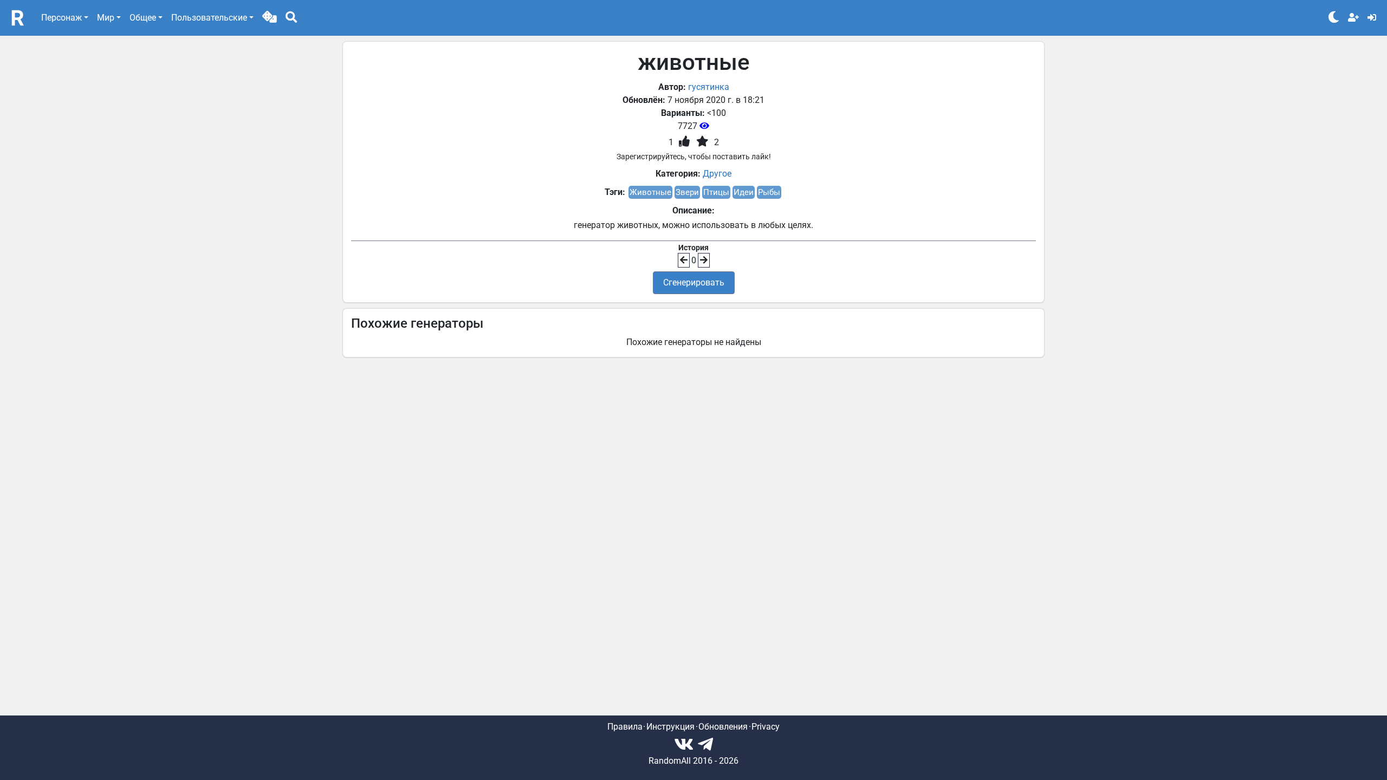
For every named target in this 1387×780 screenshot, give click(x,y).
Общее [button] (142, 17)
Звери (687, 192)
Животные (650, 192)
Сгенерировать (693, 282)
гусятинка (708, 87)
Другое (717, 173)
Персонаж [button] (61, 17)
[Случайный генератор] (269, 18)
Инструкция (670, 727)
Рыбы (769, 192)
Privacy (765, 727)
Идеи (744, 192)
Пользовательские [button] (209, 17)
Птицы (716, 192)
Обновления (723, 727)
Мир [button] (105, 17)
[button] (269, 18)
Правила (625, 727)
